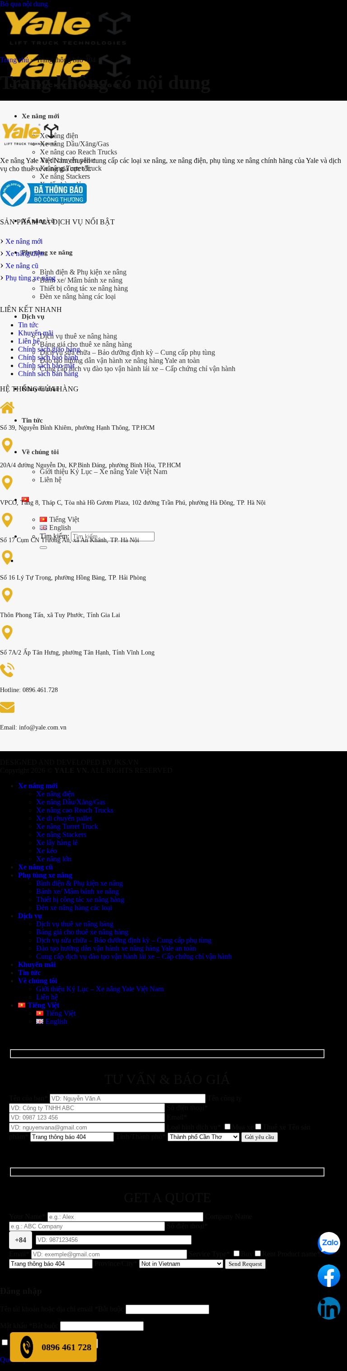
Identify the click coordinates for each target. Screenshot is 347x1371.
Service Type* (232, 1254)
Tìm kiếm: (54, 536)
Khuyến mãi (35, 333)
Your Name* (28, 1216)
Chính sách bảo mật (46, 365)
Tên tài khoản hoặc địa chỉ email (62, 1309)
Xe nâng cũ (21, 266)
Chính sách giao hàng (49, 349)
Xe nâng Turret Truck (67, 826)
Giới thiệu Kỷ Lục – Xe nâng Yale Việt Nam (103, 471)
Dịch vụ (33, 316)
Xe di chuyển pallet (64, 818)
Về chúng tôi (40, 451)
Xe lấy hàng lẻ (57, 842)
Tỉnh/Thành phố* (142, 1136)
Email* (20, 1254)
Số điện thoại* (111, 1233)
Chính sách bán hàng (48, 373)
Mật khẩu (29, 1325)
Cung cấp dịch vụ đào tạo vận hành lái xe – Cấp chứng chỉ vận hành (137, 368)
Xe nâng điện (24, 253)
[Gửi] (43, 547)
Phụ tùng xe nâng (47, 252)
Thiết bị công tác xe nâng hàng (84, 288)
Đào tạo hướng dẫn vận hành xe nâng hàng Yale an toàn (120, 360)
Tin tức (32, 420)
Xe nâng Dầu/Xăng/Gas (74, 144)
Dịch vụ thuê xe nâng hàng (78, 336)
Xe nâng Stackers (65, 176)
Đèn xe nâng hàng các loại (78, 296)
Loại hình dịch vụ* (226, 1127)
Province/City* (116, 1263)
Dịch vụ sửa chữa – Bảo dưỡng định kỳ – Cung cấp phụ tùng (127, 352)
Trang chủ (14, 60)
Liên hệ (50, 479)
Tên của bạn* (29, 1098)
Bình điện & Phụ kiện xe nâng (83, 272)
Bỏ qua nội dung (24, 4)
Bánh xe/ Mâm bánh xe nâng (81, 280)
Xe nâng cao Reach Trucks (78, 152)
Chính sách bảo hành (48, 357)
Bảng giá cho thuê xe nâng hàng (86, 344)
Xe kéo (46, 851)
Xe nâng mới (40, 116)
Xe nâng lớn (53, 859)
